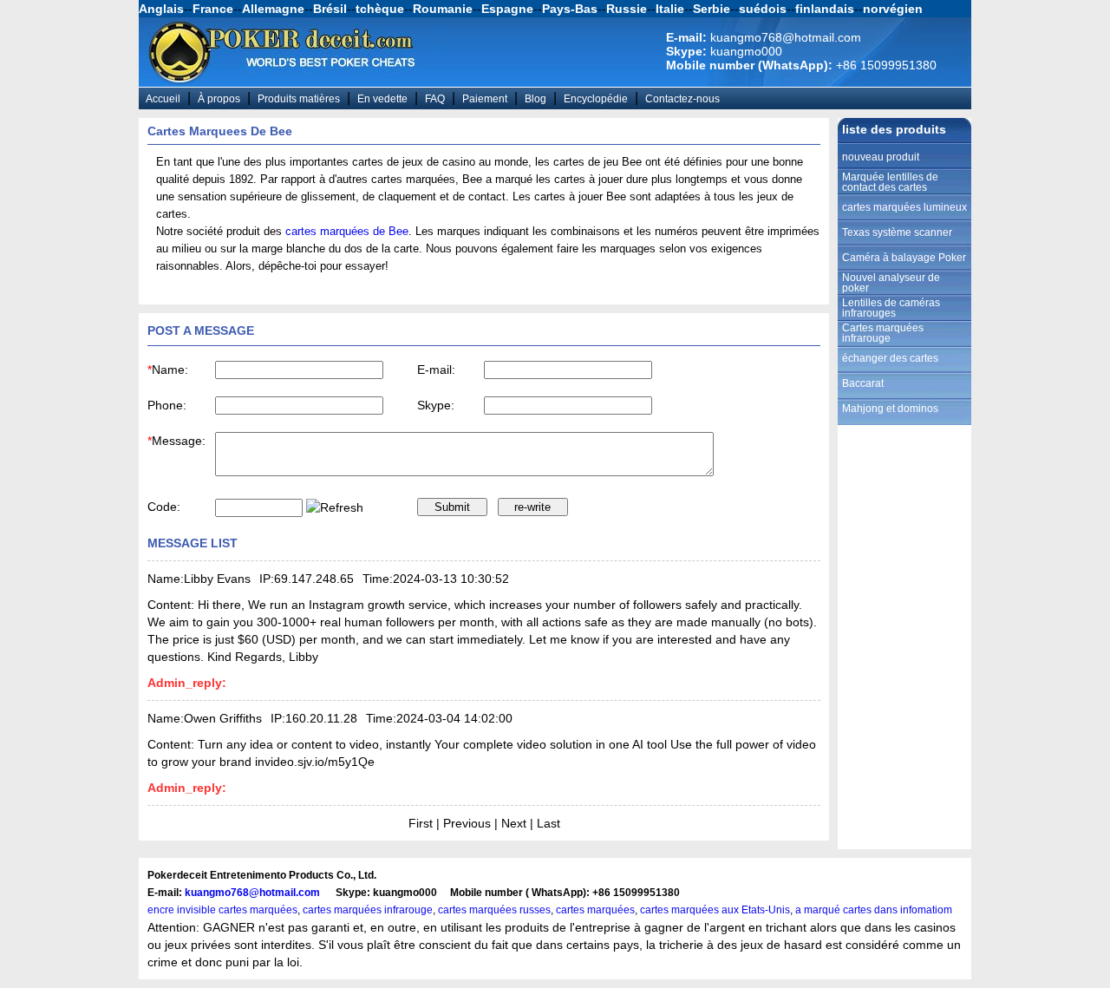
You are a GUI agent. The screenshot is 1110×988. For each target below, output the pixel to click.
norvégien (893, 9)
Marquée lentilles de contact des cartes (890, 182)
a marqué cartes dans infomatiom (873, 910)
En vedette (382, 99)
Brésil (330, 9)
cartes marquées (595, 910)
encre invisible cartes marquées (222, 910)
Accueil (163, 99)
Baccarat (863, 383)
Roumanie (443, 9)
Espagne (507, 9)
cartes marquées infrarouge (368, 910)
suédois (763, 9)
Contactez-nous (682, 99)
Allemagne (273, 9)
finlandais (824, 9)
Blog (535, 99)
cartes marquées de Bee (346, 231)
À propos (219, 99)
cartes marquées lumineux (904, 207)
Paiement (484, 99)
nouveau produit (880, 157)
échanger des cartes (890, 358)
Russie (626, 9)
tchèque (380, 9)
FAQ (435, 99)
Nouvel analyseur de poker (891, 283)
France (213, 9)
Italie (670, 9)
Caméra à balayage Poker (904, 258)
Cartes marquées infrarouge (883, 333)
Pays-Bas (569, 9)
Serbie (711, 9)
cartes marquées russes (494, 910)
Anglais (161, 9)
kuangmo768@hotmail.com (252, 893)
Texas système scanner (897, 232)
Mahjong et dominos (890, 408)
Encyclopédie (596, 99)
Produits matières (299, 99)
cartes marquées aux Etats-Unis (715, 910)
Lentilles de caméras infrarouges (891, 308)
